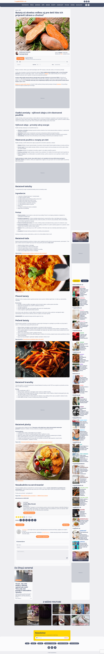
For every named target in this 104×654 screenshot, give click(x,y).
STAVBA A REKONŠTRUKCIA (84, 466)
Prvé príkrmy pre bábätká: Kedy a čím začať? (33, 339)
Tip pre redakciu (74, 643)
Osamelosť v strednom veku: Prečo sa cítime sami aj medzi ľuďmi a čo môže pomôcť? (84, 302)
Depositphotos (20, 291)
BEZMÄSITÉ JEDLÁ (84, 519)
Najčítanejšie (76, 280)
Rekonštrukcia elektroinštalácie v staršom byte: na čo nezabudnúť (84, 471)
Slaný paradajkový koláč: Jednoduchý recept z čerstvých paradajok (84, 359)
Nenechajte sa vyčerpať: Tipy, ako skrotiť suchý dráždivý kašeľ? (84, 400)
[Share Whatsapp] (23, 520)
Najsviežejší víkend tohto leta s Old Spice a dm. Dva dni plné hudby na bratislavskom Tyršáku (84, 292)
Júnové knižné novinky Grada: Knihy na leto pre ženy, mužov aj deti (84, 546)
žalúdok (59, 84)
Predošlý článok (20, 524)
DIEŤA (43, 5)
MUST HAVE (82, 321)
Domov (16, 10)
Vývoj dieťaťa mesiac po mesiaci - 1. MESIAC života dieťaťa (34, 495)
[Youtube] (87, 1)
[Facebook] (84, 1)
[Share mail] (35, 520)
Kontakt (33, 643)
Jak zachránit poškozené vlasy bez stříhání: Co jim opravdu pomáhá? (84, 380)
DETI (81, 444)
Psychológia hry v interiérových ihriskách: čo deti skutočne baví (84, 447)
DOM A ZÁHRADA (84, 454)
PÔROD (32, 5)
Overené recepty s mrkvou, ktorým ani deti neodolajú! (34, 253)
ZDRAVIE (48, 5)
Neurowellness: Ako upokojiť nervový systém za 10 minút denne (83, 368)
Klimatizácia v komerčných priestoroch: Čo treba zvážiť (83, 480)
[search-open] (89, 5)
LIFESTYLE (82, 287)
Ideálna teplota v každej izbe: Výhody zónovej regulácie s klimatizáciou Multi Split (84, 502)
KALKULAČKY (79, 5)
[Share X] (26, 520)
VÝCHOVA (67, 5)
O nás (27, 643)
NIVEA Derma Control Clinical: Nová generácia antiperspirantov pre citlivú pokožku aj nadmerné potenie (84, 436)
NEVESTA (82, 310)
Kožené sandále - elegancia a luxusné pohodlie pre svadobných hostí (84, 325)
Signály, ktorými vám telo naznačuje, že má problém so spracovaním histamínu (84, 346)
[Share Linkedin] (32, 520)
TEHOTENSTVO (25, 5)
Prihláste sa (25, 529)
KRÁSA (81, 364)
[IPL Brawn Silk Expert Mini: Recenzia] (80, 620)
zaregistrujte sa (45, 532)
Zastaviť (18, 64)
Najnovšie (85, 280)
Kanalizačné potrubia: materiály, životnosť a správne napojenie (83, 492)
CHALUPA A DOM (84, 487)
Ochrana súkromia (63, 643)
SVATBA (81, 385)
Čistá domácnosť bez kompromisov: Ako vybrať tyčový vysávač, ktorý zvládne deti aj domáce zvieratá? (84, 536)
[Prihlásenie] (86, 5)
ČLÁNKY (82, 397)
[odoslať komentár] (67, 558)
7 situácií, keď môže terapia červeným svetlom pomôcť (84, 336)
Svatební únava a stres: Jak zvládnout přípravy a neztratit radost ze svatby (84, 389)
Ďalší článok (65, 524)
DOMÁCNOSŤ (60, 5)
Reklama (40, 643)
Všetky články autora (29, 513)
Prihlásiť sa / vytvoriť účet (42, 536)
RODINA (73, 5)
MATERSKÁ (37, 5)
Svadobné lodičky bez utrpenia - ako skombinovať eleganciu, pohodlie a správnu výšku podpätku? (84, 315)
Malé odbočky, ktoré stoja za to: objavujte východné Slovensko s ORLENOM (84, 424)
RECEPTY (53, 5)
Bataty (46, 73)
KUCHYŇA (82, 509)
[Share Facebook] (21, 520)
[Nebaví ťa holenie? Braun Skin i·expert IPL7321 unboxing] (61, 620)
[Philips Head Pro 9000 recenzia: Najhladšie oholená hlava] (80, 609)
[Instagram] (89, 1)
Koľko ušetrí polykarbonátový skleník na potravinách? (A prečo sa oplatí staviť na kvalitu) (84, 458)
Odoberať (66, 637)
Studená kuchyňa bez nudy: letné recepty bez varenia (84, 522)
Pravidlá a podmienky (50, 643)
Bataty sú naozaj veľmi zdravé (22, 84)
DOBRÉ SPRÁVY (83, 420)
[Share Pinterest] (29, 520)
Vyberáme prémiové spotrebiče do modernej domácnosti (83, 514)
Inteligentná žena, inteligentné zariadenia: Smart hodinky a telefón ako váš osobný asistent (84, 412)
